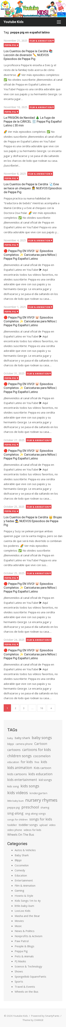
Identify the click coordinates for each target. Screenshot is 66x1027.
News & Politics (24, 931)
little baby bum (15, 800)
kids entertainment (22, 779)
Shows (19, 971)
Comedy (20, 870)
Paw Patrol (22, 941)
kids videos (17, 792)
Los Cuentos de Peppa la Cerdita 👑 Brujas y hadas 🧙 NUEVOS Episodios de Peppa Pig (33, 521)
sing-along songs (35, 813)
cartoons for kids (36, 749)
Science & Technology (28, 966)
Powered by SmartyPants (45, 1015)
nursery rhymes (41, 800)
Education (21, 875)
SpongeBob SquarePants (30, 976)
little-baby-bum (24, 906)
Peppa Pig (10, 45)
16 (41, 708)
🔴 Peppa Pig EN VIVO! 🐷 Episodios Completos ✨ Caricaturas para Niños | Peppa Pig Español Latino (30, 254)
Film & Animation (41, 40)
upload (43, 825)
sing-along (15, 813)
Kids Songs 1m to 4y (28, 900)
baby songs (42, 737)
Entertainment (24, 880)
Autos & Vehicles (25, 850)
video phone (14, 830)
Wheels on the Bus (26, 991)
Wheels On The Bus (20, 835)
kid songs (45, 780)
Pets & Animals (24, 956)
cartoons (14, 749)
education (13, 762)
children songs (19, 755)
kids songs (30, 785)
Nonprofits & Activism (28, 936)
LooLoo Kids (22, 911)
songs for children (17, 819)
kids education (40, 774)
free (36, 762)
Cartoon (40, 743)
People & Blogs (24, 946)
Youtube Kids (13, 22)
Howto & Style (24, 895)
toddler (12, 825)
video (52, 825)
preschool (30, 807)
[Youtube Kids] (33, 8)
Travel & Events (25, 986)
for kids (27, 762)
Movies (19, 921)
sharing (45, 807)
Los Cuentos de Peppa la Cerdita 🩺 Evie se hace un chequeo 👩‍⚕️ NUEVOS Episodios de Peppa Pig (33, 188)
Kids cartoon (42, 768)
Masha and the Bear (27, 916)
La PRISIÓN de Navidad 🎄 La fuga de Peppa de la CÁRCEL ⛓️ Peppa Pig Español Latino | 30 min (33, 121)
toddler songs (28, 825)
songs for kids (40, 819)
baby (10, 738)
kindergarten (38, 793)
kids (44, 762)
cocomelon (41, 756)
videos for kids (32, 830)
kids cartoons (17, 774)
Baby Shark (22, 855)
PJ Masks (20, 961)
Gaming (19, 890)
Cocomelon (22, 865)
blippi (10, 744)
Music (18, 926)
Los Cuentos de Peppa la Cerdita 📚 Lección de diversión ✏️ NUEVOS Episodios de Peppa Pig (28, 55)
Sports (19, 981)
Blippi (18, 860)
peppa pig (13, 807)
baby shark (22, 738)
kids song (13, 786)
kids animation (19, 767)
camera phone (24, 744)
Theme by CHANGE (33, 1020)
